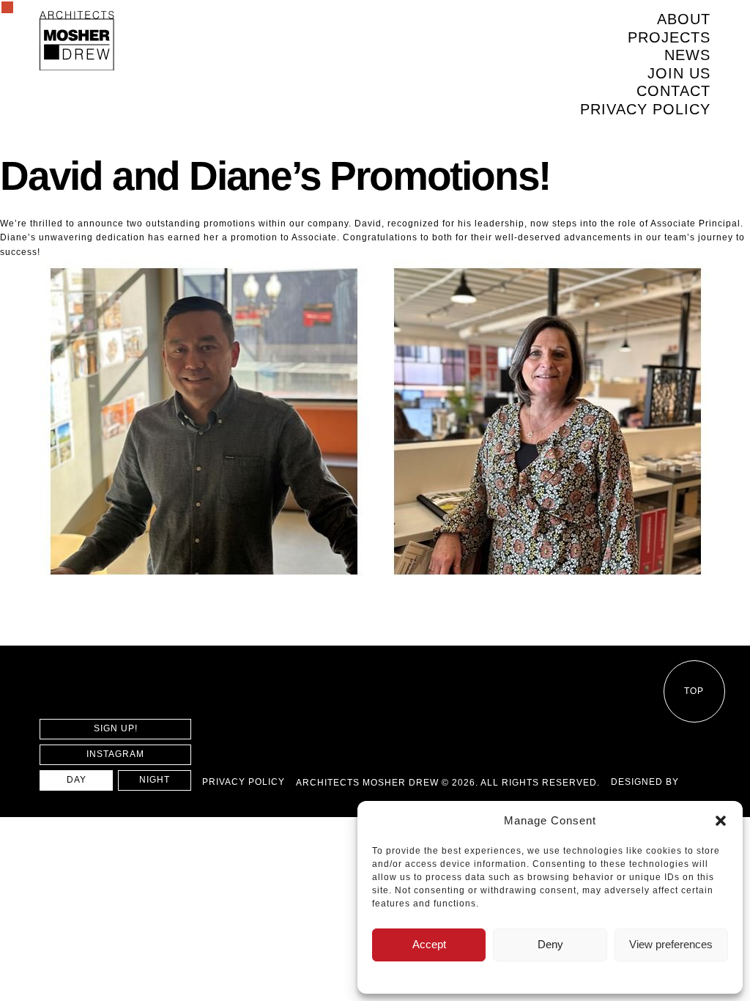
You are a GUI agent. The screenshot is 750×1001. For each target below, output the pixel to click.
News (687, 55)
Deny (550, 944)
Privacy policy (645, 109)
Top (694, 691)
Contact (673, 91)
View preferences (671, 944)
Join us (678, 73)
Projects (669, 37)
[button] (720, 820)
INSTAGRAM (115, 754)
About (683, 19)
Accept (429, 944)
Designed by (645, 782)
